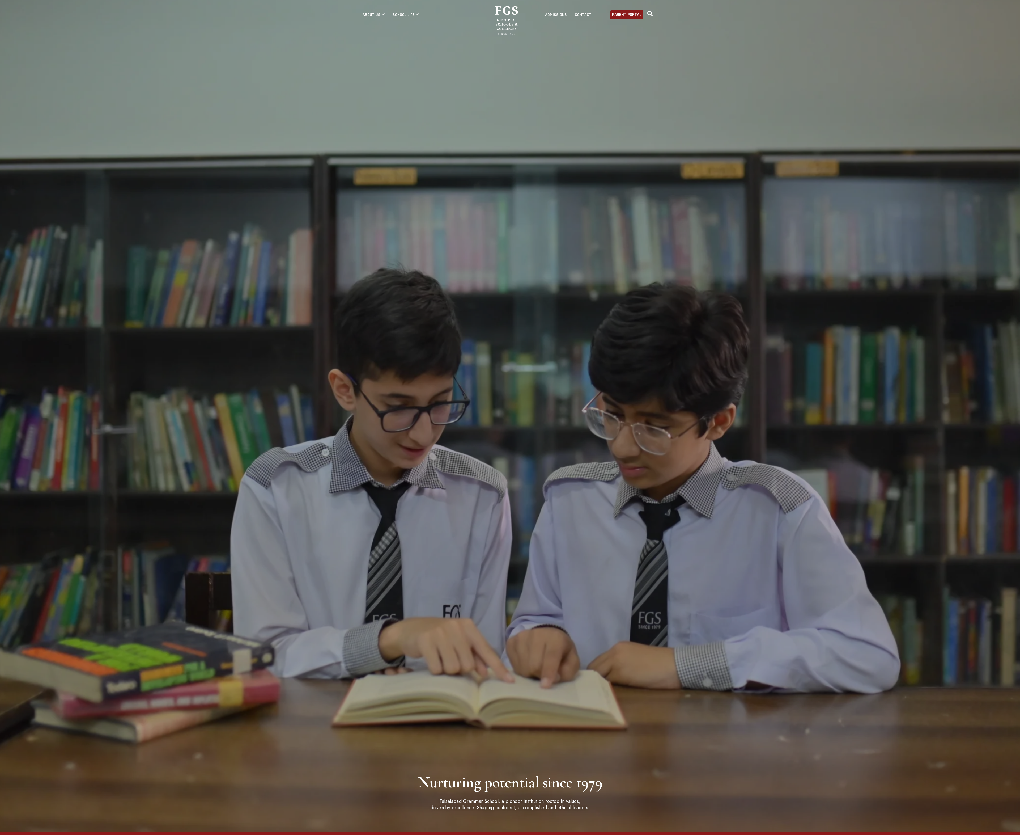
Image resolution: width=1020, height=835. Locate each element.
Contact (583, 15)
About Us (371, 15)
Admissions (556, 15)
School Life (403, 15)
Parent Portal (626, 15)
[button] (650, 14)
